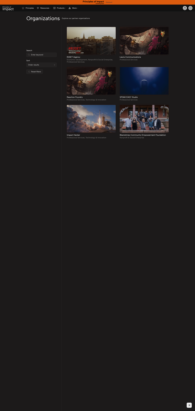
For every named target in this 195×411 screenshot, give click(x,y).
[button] (190, 8)
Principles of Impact (93, 2)
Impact (8, 8)
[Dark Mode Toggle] (189, 405)
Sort (28, 60)
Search (29, 50)
